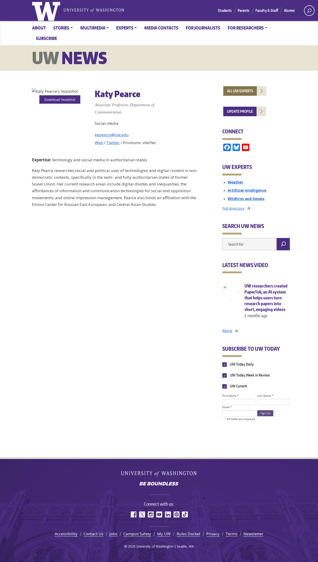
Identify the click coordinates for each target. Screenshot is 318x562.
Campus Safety (137, 533)
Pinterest (176, 514)
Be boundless (159, 484)
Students (225, 10)
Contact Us (93, 533)
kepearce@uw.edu (112, 134)
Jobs (113, 533)
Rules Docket (188, 533)
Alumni (289, 10)
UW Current (238, 386)
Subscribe (46, 38)
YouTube (159, 514)
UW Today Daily (241, 364)
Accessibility (66, 533)
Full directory (233, 208)
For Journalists (203, 28)
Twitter (113, 142)
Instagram (150, 514)
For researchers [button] (246, 28)
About (39, 28)
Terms (231, 533)
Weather (235, 182)
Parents (244, 10)
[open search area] (309, 10)
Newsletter (253, 533)
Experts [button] (124, 28)
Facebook (133, 514)
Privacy (213, 533)
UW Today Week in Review (249, 375)
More (227, 330)
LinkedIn (168, 514)
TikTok (185, 514)
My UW (164, 533)
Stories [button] (61, 28)
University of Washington (47, 10)
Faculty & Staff (266, 10)
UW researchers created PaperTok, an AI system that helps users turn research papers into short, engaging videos (266, 300)
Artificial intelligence (247, 190)
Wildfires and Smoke (246, 198)
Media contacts (161, 28)
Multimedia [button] (92, 28)
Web (99, 142)
